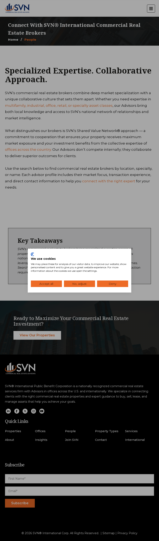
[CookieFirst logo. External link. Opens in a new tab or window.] (32, 254)
